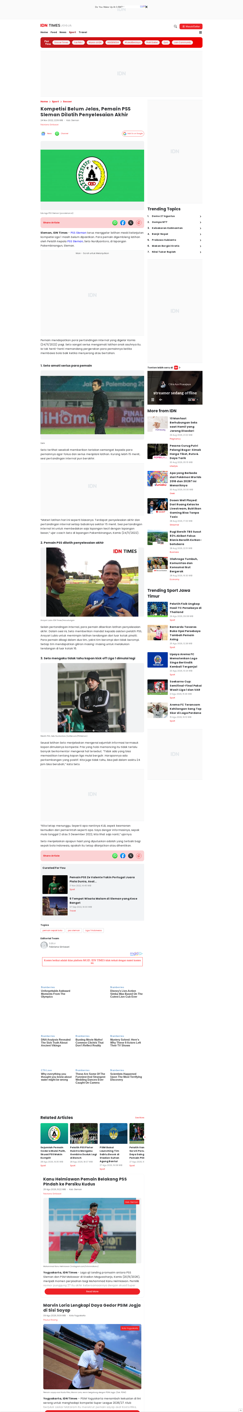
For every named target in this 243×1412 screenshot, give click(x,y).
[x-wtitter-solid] (130, 222)
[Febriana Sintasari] (44, 945)
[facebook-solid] (122, 222)
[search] (176, 26)
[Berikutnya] (145, 1096)
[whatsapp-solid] (115, 222)
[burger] (200, 32)
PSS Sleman (78, 233)
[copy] (139, 222)
